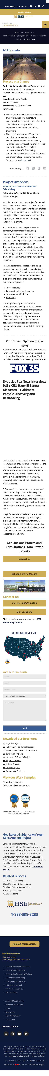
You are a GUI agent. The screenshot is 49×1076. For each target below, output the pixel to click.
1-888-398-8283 (10, 24)
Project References (12, 1016)
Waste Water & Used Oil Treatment (21, 750)
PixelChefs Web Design (33, 1064)
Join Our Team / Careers (24, 944)
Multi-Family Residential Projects (19, 747)
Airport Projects (12, 767)
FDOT (18, 39)
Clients (43, 36)
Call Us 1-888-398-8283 (24, 603)
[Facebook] (31, 6)
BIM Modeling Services (14, 989)
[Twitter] (43, 6)
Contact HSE (10, 1019)
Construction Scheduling (17, 294)
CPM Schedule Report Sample (16, 785)
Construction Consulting (15, 978)
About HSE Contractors (14, 1001)
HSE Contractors (24, 32)
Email (8, 619)
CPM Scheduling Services (15, 981)
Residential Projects (14, 754)
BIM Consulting (11, 992)
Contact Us (24, 558)
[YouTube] (39, 6)
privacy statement (18, 1056)
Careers (8, 1008)
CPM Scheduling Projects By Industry (20, 36)
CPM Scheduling (13, 287)
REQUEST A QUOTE (24, 12)
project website (25, 160)
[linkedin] (35, 6)
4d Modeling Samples (12, 782)
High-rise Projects (13, 760)
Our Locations (24, 611)
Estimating (11, 297)
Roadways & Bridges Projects (18, 757)
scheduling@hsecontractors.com (16, 959)
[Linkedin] (6, 1033)
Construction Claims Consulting (20, 291)
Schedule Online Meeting (24, 574)
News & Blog (10, 6)
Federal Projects (12, 764)
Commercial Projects (14, 771)
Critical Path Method (13, 985)
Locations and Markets (14, 1005)
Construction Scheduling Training (18, 974)
